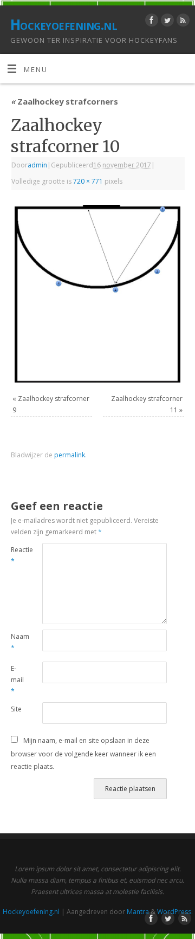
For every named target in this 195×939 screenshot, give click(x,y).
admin (37, 165)
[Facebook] (150, 22)
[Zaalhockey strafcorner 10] (97, 294)
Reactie (19, 555)
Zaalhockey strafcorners (64, 101)
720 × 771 (88, 181)
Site (16, 709)
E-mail (17, 679)
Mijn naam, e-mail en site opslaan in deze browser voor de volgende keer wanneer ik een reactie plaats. (83, 753)
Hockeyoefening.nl (63, 24)
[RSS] (182, 22)
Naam (19, 642)
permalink (69, 454)
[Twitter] (166, 22)
